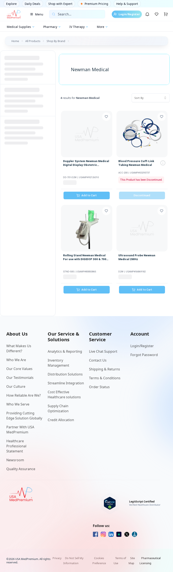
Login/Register (129, 14)
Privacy (57, 558)
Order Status (99, 387)
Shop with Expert (60, 4)
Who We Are (16, 360)
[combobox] (151, 97)
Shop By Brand (56, 41)
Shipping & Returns (104, 369)
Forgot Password (144, 354)
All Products (32, 41)
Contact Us (98, 360)
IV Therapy (77, 27)
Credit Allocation (61, 420)
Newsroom (15, 460)
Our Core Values (19, 368)
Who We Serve (17, 404)
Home (15, 41)
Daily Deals (32, 4)
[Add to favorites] (106, 116)
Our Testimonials (20, 377)
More (100, 27)
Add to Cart (89, 195)
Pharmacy (50, 27)
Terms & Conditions (104, 378)
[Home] (14, 14)
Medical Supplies (19, 27)
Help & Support (127, 4)
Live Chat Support (103, 351)
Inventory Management (58, 363)
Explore (11, 4)
